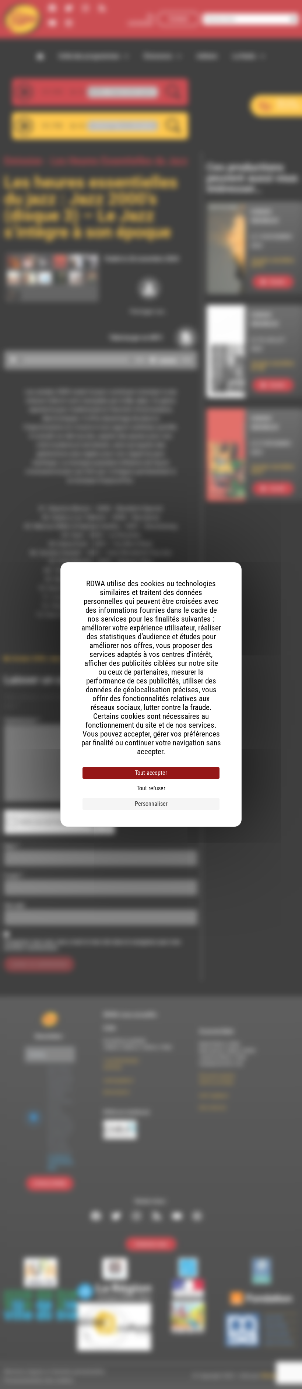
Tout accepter (151, 772)
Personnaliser (151, 803)
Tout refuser (151, 788)
